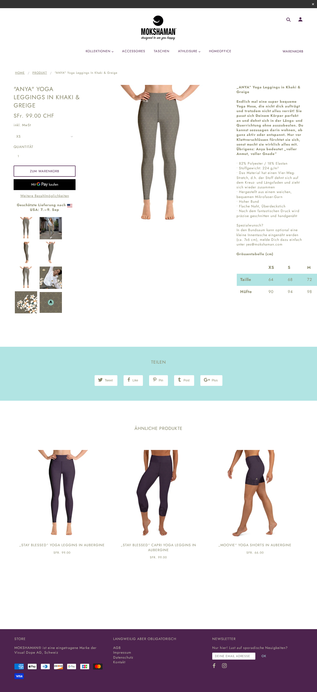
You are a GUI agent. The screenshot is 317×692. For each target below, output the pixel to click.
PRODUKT (39, 73)
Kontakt (119, 662)
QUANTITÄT (21, 147)
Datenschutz (123, 657)
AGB (117, 647)
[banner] (158, 28)
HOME (20, 73)
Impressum (122, 652)
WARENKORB (293, 51)
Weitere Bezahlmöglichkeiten (44, 196)
